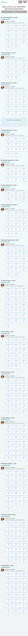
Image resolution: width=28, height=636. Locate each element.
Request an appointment (14, 123)
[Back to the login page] (5, 2)
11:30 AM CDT (23, 31)
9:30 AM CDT (8, 213)
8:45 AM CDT (8, 62)
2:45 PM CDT (8, 47)
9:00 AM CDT (8, 97)
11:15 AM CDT (15, 31)
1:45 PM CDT (23, 37)
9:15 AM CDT (15, 62)
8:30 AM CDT (15, 92)
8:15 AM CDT (8, 26)
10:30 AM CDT (23, 213)
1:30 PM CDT (15, 37)
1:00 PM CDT (8, 102)
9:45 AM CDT (15, 213)
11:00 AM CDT (8, 31)
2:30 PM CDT (23, 42)
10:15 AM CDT (23, 26)
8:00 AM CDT (8, 289)
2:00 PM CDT (8, 42)
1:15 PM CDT (8, 37)
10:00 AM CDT (15, 26)
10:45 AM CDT (8, 219)
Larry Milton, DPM (5, 19)
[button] (20, 2)
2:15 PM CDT (15, 42)
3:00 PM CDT (15, 47)
